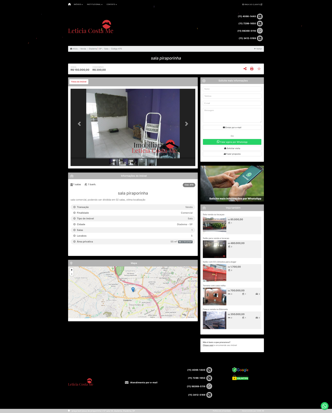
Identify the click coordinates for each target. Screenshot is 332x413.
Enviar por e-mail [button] (233, 127)
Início (75, 48)
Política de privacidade (222, 411)
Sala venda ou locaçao (213, 214)
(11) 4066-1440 (247, 16)
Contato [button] (111, 4)
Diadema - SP (95, 48)
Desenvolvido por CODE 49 (253, 411)
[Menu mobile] (69, 4)
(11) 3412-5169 (247, 38)
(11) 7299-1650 (247, 23)
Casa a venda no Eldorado (215, 309)
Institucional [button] (94, 4)
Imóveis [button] (77, 4)
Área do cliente (252, 4)
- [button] (72, 274)
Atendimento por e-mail (144, 382)
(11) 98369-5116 (246, 31)
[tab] (78, 81)
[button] (80, 124)
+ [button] (71, 269)
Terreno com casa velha (214, 285)
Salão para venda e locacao (216, 238)
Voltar (259, 48)
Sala (106, 48)
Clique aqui (208, 345)
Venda (83, 48)
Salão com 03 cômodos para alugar (219, 262)
